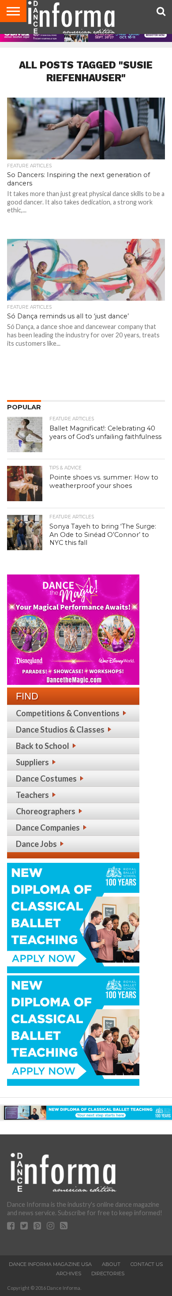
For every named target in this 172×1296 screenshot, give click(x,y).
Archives (68, 1273)
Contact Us (147, 1264)
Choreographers (45, 811)
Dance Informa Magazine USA (50, 1264)
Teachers (32, 795)
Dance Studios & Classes (60, 729)
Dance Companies (48, 827)
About (111, 1264)
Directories (107, 1273)
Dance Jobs (36, 844)
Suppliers (32, 762)
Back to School (42, 746)
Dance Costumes (46, 778)
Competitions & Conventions (68, 713)
